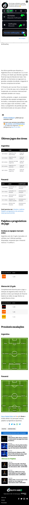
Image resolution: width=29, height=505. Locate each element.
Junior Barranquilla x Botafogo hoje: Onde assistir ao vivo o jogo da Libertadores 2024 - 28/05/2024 (17, 465)
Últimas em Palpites (8, 459)
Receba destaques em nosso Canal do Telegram (14, 433)
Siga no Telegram (27, 499)
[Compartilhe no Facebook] (9, 424)
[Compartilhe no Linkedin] (14, 424)
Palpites (4, 429)
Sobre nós (3, 497)
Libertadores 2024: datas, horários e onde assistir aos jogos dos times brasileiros (18, 439)
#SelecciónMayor (9, 118)
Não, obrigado (22, 38)
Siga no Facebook (19, 499)
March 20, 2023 (15, 127)
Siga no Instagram (24, 499)
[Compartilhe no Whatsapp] (17, 424)
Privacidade (4, 502)
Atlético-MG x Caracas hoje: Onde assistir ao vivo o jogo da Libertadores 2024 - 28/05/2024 (17, 481)
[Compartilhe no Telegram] (19, 424)
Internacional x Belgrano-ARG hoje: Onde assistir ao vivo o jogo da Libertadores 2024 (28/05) (17, 454)
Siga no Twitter (21, 499)
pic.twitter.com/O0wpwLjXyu (15, 124)
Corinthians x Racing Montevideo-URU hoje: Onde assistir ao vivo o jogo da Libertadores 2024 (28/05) (17, 446)
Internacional (11, 429)
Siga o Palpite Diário (7, 416)
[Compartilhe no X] (12, 424)
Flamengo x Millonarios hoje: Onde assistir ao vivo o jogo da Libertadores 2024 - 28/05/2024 (17, 473)
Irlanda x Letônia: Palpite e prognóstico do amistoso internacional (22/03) (13, 211)
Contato (3, 500)
